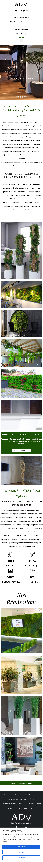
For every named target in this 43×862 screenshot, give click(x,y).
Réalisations (12, 808)
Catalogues (23, 808)
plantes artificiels (9, 188)
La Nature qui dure (22, 10)
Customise (21, 852)
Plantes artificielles (9, 804)
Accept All (21, 847)
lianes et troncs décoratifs (26, 188)
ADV (21, 4)
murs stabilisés (23, 206)
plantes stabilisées (32, 184)
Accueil (7, 794)
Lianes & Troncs (35, 804)
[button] (21, 40)
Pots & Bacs (22, 804)
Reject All (21, 857)
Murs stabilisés (17, 794)
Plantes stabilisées (15, 799)
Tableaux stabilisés (31, 794)
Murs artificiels (29, 799)
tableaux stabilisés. (23, 210)
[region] (21, 845)
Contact (32, 808)
